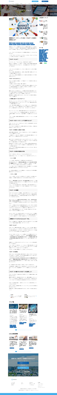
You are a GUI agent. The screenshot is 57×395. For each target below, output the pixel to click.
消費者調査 (45, 59)
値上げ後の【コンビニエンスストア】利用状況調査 (45, 38)
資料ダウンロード (45, 1)
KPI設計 (15, 327)
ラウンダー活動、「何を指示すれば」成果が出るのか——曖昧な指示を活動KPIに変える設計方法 (13, 311)
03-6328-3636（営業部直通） (23, 371)
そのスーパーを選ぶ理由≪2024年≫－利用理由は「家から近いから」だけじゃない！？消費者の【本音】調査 (45, 27)
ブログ (25, 3)
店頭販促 (45, 60)
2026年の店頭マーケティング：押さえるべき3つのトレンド (33, 315)
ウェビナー (46, 61)
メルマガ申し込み (32, 384)
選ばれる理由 (17, 3)
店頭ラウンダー (21, 323)
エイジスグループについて (41, 387)
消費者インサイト (23, 44)
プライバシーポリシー (40, 383)
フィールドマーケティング (13, 326)
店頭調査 (41, 59)
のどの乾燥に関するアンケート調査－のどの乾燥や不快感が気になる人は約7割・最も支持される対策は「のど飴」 (13, 343)
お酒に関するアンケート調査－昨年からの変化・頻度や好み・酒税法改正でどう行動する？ (45, 43)
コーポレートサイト (40, 384)
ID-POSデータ (19, 44)
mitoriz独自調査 (41, 61)
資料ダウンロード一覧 (40, 3)
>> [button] (30, 351)
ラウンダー (12, 327)
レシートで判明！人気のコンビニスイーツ (45, 21)
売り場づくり (24, 322)
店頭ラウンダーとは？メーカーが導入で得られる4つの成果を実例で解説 (23, 311)
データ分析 (11, 44)
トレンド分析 (28, 44)
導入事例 (21, 3)
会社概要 (45, 3)
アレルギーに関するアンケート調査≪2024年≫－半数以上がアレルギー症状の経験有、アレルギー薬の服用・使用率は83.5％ (23, 344)
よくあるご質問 (34, 3)
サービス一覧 (12, 3)
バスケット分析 (32, 44)
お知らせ (29, 3)
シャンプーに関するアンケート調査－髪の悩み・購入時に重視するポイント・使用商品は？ (45, 33)
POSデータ (15, 44)
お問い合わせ (35, 1)
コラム (20, 313)
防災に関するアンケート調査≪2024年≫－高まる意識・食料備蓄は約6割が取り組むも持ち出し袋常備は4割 (33, 343)
